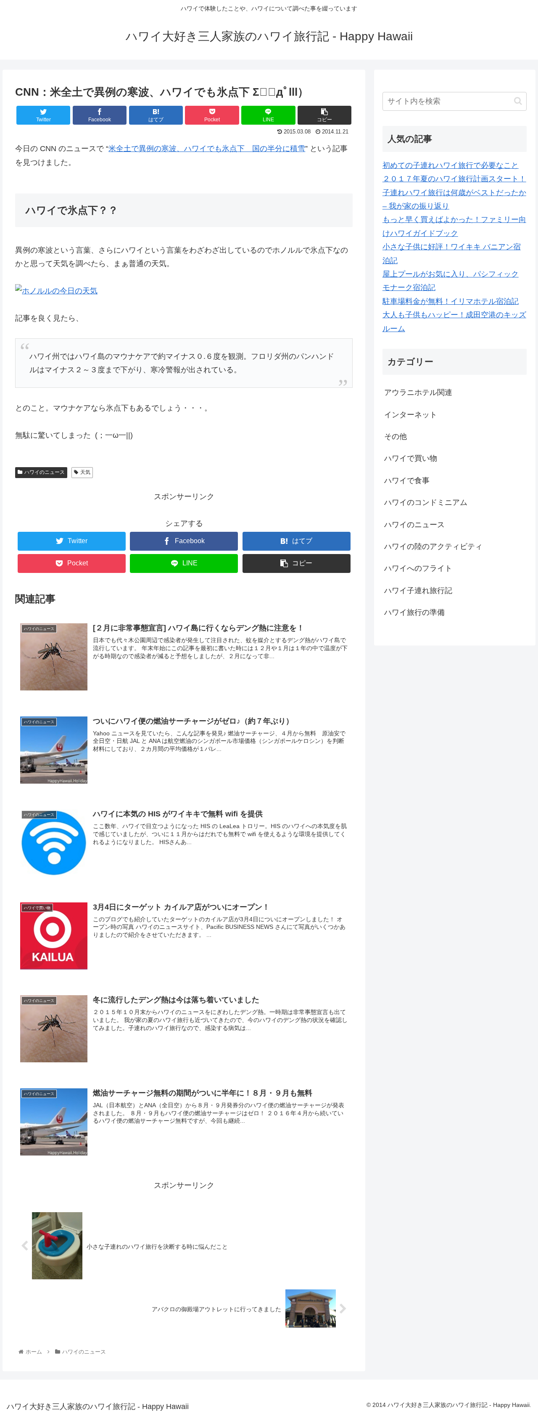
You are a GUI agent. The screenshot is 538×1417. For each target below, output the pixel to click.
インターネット (410, 414)
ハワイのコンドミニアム (425, 502)
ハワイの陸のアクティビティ (433, 546)
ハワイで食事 (407, 480)
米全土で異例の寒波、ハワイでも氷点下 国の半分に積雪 (206, 148)
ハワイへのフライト (418, 568)
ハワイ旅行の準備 (414, 612)
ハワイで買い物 (410, 458)
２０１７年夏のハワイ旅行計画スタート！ (454, 179)
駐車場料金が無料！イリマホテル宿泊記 (450, 301)
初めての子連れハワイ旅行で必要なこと (450, 165)
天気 (85, 472)
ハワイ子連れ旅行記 (418, 590)
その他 (395, 436)
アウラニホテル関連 (418, 392)
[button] (518, 101)
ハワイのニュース (44, 472)
